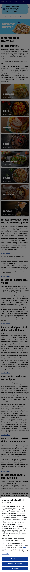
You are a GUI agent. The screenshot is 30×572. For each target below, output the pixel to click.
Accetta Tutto (15, 559)
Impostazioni (15, 569)
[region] (15, 534)
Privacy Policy (5, 554)
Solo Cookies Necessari (15, 564)
